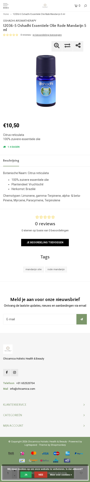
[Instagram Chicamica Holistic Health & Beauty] (14, 372)
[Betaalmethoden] (11, 453)
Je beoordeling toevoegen (45, 242)
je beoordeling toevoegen (47, 35)
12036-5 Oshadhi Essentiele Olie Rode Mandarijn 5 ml (39, 14)
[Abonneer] (81, 319)
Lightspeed (30, 445)
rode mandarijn (56, 269)
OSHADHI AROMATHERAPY (19, 20)
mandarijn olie (34, 269)
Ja (25, 474)
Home (6, 14)
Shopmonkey (58, 445)
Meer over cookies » (61, 474)
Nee (41, 474)
